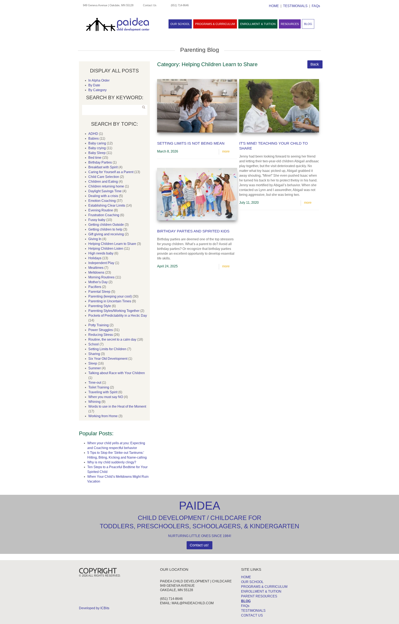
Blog (308, 24)
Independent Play (101, 263)
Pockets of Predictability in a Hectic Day (117, 315)
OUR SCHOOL (252, 582)
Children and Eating (103, 181)
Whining (94, 401)
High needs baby (100, 253)
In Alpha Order (99, 80)
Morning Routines (101, 277)
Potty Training (98, 325)
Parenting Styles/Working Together (113, 311)
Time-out (94, 382)
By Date (94, 85)
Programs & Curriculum (215, 24)
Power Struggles (100, 330)
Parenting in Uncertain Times (109, 301)
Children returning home (106, 186)
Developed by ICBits (94, 608)
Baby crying (97, 148)
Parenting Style (99, 306)
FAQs (316, 6)
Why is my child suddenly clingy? (111, 462)
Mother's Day (98, 282)
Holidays (94, 258)
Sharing (94, 354)
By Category (97, 90)
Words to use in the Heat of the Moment (117, 406)
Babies (93, 138)
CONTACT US (252, 615)
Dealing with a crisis (103, 196)
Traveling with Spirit (102, 392)
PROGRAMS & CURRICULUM (264, 586)
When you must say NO (105, 397)
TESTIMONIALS (295, 6)
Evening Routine (100, 210)
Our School (180, 24)
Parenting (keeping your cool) (110, 296)
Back (314, 64)
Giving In (94, 239)
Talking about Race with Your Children (116, 373)
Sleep (92, 363)
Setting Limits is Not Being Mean (190, 143)
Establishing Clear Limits (106, 205)
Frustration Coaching (103, 215)
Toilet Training (98, 387)
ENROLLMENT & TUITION (261, 591)
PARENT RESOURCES (259, 596)
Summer (94, 368)
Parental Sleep (99, 291)
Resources (290, 24)
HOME (274, 6)
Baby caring (97, 143)
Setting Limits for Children (107, 349)
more (226, 151)
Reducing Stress (100, 334)
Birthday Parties (100, 162)
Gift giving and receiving (106, 234)
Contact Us (149, 5)
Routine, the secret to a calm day (112, 339)
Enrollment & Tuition (258, 24)
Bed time (94, 157)
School (93, 344)
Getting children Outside (106, 224)
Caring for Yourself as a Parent (110, 172)
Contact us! (199, 545)
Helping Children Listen (105, 248)
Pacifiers (94, 287)
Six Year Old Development (107, 358)
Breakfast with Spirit (103, 167)
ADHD (93, 133)
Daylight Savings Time (105, 191)
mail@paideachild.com (193, 603)
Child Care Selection (103, 177)
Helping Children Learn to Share (112, 244)
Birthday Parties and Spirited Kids (193, 231)
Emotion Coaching (102, 200)
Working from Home (103, 416)
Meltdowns (96, 272)
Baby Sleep (97, 153)
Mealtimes (95, 267)
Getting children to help (105, 229)
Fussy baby (96, 220)
